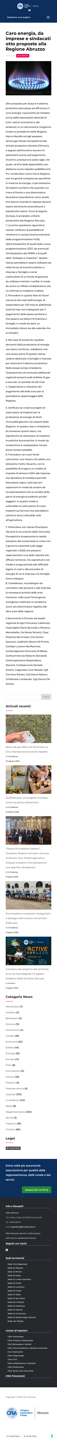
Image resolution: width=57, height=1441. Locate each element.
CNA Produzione (16, 1367)
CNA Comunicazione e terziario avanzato (27, 1348)
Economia (12, 1041)
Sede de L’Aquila (16, 1302)
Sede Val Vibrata (15, 1321)
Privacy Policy (14, 1148)
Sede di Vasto (14, 1294)
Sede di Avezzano (16, 1306)
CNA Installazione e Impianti (22, 1363)
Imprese (11, 1094)
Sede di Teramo (15, 1310)
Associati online (36, 1190)
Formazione (13, 1071)
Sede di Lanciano (16, 1287)
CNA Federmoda (16, 1355)
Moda (9, 1106)
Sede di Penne (15, 1271)
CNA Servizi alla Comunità (20, 1371)
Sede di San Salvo (16, 1298)
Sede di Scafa (14, 1275)
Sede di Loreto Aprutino (19, 1279)
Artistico (11, 1012)
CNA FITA (12, 1359)
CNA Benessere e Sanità (19, 1344)
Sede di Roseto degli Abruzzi (22, 1317)
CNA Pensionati (15, 1376)
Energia (10, 1053)
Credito (10, 1035)
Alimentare (12, 1006)
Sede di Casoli (14, 1291)
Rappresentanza (16, 1112)
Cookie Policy (31, 1436)
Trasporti (11, 1123)
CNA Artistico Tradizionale (20, 1340)
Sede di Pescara (15, 1268)
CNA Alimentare (16, 1336)
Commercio (13, 1030)
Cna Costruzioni (15, 1352)
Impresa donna (15, 1088)
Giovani (10, 1076)
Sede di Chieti (14, 1283)
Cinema (10, 1024)
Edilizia (10, 1047)
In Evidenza (22, 56)
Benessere (12, 1018)
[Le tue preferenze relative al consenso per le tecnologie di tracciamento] (52, 1436)
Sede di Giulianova (17, 1313)
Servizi (9, 1117)
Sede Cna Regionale (17, 1264)
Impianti (11, 1082)
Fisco (9, 1065)
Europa (10, 1059)
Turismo (10, 1129)
